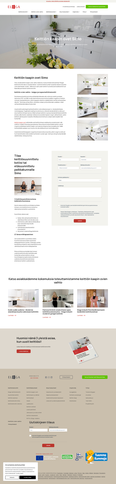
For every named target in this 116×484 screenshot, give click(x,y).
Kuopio (47, 475)
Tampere (69, 475)
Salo (83, 473)
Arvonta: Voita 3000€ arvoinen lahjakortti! (58, 1)
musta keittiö (88, 478)
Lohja (75, 473)
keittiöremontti (48, 476)
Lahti (43, 475)
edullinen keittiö (73, 476)
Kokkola (71, 473)
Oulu (60, 475)
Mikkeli (91, 473)
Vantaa (64, 475)
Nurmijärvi (60, 473)
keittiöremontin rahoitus (77, 478)
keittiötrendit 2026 (84, 476)
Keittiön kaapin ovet (20, 122)
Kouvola (39, 475)
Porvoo (80, 473)
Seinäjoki (96, 473)
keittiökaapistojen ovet (63, 478)
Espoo (75, 475)
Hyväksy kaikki (27, 477)
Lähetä (80, 221)
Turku (57, 475)
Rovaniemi (102, 473)
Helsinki (80, 475)
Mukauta (12, 477)
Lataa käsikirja (23, 351)
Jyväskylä (52, 475)
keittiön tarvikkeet (95, 476)
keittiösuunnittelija (42, 478)
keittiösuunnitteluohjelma (61, 476)
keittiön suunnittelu (38, 476)
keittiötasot (52, 478)
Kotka (87, 473)
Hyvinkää (66, 473)
